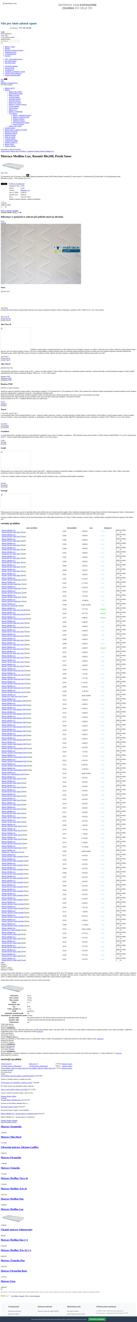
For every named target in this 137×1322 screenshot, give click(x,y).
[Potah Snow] (3, 223)
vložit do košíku (6, 205)
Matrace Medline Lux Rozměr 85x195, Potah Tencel (11, 799)
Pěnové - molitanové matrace (22, 115)
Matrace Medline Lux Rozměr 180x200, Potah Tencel (12, 842)
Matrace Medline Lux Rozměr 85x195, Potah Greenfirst (12, 877)
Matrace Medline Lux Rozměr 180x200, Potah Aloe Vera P (13, 687)
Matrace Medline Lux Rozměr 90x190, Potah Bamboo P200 (14, 713)
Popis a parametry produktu (9, 210)
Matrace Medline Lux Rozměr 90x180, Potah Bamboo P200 (14, 717)
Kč (2, 81)
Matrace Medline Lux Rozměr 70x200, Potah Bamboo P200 (14, 743)
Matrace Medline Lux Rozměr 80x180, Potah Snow (11, 566)
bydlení (37, 1296)
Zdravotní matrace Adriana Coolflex (20, 1147)
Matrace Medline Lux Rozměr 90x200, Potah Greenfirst (12, 855)
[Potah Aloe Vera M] (6, 318)
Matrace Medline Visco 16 (14, 1178)
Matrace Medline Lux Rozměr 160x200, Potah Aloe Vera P (13, 682)
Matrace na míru (14, 95)
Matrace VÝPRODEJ (16, 112)
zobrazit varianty (67, 1064)
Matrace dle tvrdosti (15, 126)
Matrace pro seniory (15, 102)
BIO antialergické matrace (21, 122)
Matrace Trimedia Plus (13, 1260)
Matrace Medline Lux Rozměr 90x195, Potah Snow (11, 540)
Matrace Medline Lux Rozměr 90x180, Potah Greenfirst (12, 873)
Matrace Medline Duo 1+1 (14, 1240)
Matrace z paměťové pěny (21, 117)
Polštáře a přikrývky (11, 142)
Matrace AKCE (10, 88)
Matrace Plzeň (9, 144)
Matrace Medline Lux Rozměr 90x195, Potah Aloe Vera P (13, 630)
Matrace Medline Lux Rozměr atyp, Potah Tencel (10, 851)
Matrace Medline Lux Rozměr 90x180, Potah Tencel (11, 795)
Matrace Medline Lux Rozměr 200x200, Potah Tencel (12, 847)
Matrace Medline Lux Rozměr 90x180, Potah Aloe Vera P (13, 639)
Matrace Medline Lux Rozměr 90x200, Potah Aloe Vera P (13, 622)
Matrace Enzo (8, 1281)
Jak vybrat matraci (10, 61)
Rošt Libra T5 (33, 1064)
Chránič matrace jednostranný (38, 1066)
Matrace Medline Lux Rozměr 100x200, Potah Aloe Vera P (13, 669)
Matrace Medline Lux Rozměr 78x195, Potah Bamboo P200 (14, 739)
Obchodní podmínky (11, 66)
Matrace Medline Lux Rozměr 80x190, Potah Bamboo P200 (14, 730)
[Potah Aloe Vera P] (5, 358)
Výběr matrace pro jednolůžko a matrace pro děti (16, 1083)
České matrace (5, 151)
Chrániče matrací (10, 139)
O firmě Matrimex (10, 54)
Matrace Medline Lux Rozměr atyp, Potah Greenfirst (11, 929)
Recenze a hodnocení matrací (14, 50)
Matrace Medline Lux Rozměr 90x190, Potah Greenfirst (12, 868)
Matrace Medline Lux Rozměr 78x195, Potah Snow (11, 570)
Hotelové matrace (10, 135)
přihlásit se (4, 83)
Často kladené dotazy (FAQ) (76, 1314)
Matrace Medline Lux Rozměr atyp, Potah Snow (10, 605)
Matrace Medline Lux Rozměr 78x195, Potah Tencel (11, 816)
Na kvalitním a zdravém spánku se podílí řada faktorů (18, 1076)
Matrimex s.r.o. (25, 190)
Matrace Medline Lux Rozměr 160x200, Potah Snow (11, 592)
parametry (4, 966)
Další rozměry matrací (16, 93)
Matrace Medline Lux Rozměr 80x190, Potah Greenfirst (12, 886)
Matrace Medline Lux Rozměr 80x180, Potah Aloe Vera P (13, 656)
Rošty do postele (10, 137)
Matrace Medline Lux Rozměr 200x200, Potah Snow (11, 600)
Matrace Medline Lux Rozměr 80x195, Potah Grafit (11, 959)
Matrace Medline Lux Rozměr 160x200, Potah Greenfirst (13, 916)
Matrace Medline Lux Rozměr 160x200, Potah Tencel (12, 838)
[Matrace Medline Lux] (13, 171)
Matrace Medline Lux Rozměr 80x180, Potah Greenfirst (12, 890)
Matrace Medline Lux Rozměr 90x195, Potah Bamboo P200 (14, 708)
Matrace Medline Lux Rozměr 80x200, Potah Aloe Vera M (13, 609)
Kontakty (8, 56)
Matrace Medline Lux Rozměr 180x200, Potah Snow (11, 596)
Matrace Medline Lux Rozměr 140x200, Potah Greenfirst (13, 911)
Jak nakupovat (9, 70)
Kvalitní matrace (10, 128)
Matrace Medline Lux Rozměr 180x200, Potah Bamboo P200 (14, 764)
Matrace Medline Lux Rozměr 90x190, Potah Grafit (11, 946)
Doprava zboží (9, 68)
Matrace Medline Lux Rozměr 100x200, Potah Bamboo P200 (14, 747)
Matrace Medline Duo (12, 1199)
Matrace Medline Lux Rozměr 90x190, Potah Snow (11, 544)
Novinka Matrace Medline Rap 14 (11, 1100)
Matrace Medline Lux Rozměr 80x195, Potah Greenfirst (12, 881)
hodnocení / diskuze (7, 969)
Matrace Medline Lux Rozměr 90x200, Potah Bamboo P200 (14, 700)
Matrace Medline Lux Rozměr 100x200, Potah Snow (11, 579)
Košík (3, 32)
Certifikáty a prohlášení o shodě (15, 71)
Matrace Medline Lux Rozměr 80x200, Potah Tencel (11, 782)
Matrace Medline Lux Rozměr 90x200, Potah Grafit (11, 933)
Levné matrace (13, 108)
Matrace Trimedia (10, 1168)
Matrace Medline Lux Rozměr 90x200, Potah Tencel (11, 777)
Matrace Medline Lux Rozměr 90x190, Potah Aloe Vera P (13, 635)
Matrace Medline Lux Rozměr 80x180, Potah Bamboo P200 (14, 734)
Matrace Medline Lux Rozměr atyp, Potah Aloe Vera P (12, 695)
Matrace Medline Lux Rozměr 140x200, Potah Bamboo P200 (14, 756)
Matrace (7, 90)
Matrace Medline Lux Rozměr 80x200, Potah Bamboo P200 (14, 704)
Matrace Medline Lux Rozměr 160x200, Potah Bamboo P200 (14, 760)
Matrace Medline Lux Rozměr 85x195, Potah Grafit (11, 955)
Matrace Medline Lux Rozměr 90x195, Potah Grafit (11, 942)
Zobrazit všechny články (8, 1096)
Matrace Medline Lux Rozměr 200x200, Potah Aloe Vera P (13, 691)
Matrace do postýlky (11, 131)
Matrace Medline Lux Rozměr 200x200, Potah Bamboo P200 (14, 769)
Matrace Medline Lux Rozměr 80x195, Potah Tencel (11, 803)
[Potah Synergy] (4, 485)
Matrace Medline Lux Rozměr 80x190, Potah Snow (11, 561)
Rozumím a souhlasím (97, 1319)
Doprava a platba (13, 1314)
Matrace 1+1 (13, 110)
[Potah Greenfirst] (5, 426)
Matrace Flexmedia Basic (14, 1271)
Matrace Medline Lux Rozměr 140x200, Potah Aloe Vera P (13, 678)
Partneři (21, 1296)
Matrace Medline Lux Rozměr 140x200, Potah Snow (11, 587)
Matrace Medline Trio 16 (14, 1188)
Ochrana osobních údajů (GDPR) (48, 1311)
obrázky (3, 964)
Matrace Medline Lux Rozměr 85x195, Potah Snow (11, 553)
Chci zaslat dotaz (6, 1072)
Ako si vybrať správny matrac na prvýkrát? (14, 1089)
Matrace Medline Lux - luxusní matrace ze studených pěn (19, 1113)
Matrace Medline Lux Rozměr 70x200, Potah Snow (11, 574)
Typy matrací (13, 113)
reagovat (39, 1031)
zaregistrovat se (13, 83)
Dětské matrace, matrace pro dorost (16, 130)
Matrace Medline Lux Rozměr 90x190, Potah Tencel (11, 790)
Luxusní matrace (14, 106)
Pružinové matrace (19, 119)
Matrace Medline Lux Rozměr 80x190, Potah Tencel (11, 808)
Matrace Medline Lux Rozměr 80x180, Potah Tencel (11, 812)
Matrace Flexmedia (11, 1157)
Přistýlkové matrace (11, 133)
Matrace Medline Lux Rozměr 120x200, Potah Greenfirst (13, 907)
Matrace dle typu (15, 151)
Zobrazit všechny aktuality (9, 1120)
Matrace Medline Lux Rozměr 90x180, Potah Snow (11, 548)
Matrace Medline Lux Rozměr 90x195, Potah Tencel (11, 786)
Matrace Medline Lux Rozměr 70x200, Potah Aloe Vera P (13, 665)
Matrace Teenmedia (11, 1126)
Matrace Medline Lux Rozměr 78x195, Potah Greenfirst (12, 894)
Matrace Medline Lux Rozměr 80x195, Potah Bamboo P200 (14, 726)
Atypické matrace (14, 97)
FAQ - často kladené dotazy (13, 59)
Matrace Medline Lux (47, 151)
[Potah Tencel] (4, 404)
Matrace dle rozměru (15, 92)
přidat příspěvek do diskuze (9, 1055)
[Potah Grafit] (3, 442)
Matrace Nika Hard (11, 1137)
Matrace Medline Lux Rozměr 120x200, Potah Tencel (12, 829)
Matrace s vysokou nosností (17, 104)
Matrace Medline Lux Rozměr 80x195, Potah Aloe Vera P (13, 648)
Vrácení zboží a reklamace (13, 73)
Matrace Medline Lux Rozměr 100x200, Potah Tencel (12, 825)
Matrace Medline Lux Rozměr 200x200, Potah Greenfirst (13, 924)
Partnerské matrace (15, 99)
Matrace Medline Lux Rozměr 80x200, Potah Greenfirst (12, 860)
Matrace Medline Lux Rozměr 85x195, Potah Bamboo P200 (14, 721)
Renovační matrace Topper (9, 1107)
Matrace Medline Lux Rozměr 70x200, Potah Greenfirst (12, 899)
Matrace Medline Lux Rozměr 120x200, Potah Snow (11, 583)
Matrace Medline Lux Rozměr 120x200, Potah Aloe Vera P (13, 674)
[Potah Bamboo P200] (6, 378)
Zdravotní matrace (14, 101)
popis (2, 962)
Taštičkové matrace (19, 121)
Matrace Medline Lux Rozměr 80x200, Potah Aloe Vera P (13, 626)
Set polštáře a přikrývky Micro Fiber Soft (42, 1068)
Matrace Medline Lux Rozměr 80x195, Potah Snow (11, 557)
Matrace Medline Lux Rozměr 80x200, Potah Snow (11, 535)
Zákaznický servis (10, 52)
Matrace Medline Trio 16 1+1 (16, 1250)
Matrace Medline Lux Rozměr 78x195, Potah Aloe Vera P (13, 661)
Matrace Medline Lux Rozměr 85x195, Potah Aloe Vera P (13, 643)
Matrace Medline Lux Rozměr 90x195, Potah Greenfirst (12, 864)
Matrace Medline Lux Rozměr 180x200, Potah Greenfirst (13, 920)
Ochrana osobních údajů (12, 75)
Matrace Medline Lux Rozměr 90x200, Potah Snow (11, 531)
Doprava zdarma (10, 146)
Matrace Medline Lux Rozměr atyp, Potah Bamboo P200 (13, 773)
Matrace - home (10, 47)
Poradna (7, 48)
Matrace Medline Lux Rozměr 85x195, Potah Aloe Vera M (13, 613)
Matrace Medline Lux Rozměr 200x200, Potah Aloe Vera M (14, 617)
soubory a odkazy (6, 968)
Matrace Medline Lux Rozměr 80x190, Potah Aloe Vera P (13, 652)
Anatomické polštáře (11, 140)
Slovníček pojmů (10, 63)
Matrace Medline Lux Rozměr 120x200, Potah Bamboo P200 (14, 752)
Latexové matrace (18, 124)
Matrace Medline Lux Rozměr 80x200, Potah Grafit (11, 937)
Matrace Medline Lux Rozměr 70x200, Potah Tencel (11, 821)
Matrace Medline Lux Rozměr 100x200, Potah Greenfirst (13, 903)
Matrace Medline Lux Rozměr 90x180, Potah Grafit (11, 950)
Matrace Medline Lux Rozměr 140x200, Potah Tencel (12, 834)
